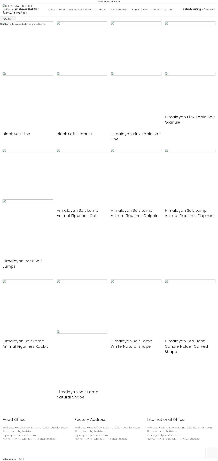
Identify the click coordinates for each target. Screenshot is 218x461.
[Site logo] (20, 9)
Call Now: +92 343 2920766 (60, 1)
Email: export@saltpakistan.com (21, 1)
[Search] (180, 9)
